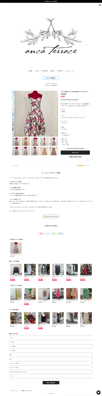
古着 (10, 354)
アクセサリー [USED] (14, 363)
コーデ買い (11, 342)
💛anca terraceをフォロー (51, 216)
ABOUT (53, 70)
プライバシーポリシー (14, 390)
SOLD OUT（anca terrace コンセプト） (18, 371)
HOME (30, 70)
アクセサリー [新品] (13, 367)
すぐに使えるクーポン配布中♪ (51, 225)
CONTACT (60, 70)
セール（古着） (12, 346)
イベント (11, 376)
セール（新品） (12, 350)
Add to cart (75, 152)
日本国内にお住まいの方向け (75, 156)
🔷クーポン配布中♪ (51, 78)
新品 (10, 359)
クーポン (37, 70)
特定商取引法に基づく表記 (26, 390)
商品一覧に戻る (51, 382)
